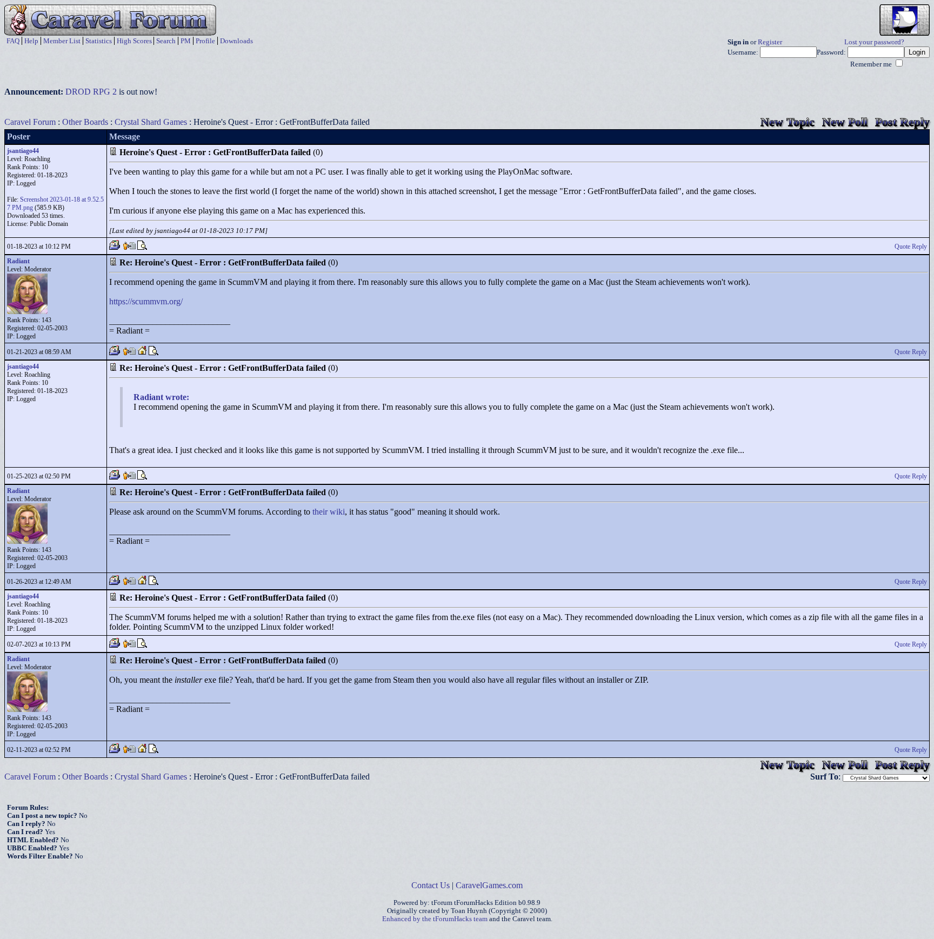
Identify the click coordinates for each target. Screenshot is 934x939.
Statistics (98, 41)
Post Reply (902, 122)
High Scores (134, 41)
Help (31, 41)
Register (770, 42)
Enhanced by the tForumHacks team (435, 919)
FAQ (12, 41)
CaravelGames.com (489, 885)
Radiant (18, 261)
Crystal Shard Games (151, 121)
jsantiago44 (23, 151)
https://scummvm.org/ (146, 301)
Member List (62, 41)
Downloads (236, 41)
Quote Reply (911, 246)
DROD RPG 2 (91, 91)
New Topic (787, 122)
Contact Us (430, 885)
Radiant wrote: (161, 397)
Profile (205, 41)
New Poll (845, 122)
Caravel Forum (30, 121)
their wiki (328, 511)
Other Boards (85, 121)
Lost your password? (874, 42)
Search (166, 41)
